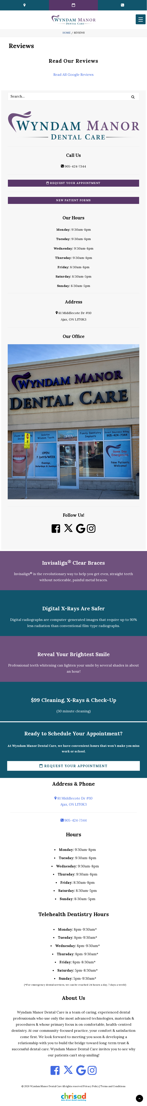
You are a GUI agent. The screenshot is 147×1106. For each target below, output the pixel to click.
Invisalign (23, 574)
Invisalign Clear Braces (73, 562)
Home (66, 32)
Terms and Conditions (112, 1086)
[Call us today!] (122, 5)
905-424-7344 (75, 166)
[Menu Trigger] (141, 19)
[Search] (73, 96)
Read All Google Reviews (73, 74)
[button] (133, 97)
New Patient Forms (73, 200)
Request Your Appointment (75, 183)
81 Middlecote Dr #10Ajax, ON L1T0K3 (74, 801)
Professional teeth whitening (32, 665)
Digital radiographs (26, 619)
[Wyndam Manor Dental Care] (73, 19)
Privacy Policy (91, 1086)
